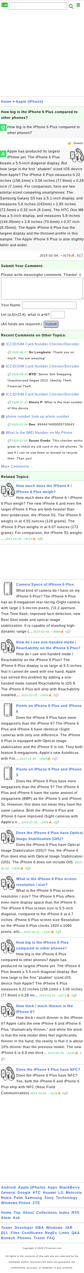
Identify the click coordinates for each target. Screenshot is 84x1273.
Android (8, 1187)
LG (61, 1192)
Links (64, 1233)
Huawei (49, 1192)
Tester (6, 1227)
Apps (52, 1187)
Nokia (6, 1198)
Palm (18, 1198)
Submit (51, 324)
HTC (37, 1192)
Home (6, 101)
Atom (6, 1218)
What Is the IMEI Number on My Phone (39, 432)
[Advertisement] (42, 54)
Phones (24, 1238)
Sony (49, 1198)
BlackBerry (69, 1187)
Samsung (33, 1198)
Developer (24, 1227)
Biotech (8, 1238)
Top (17, 1212)
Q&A (76, 1233)
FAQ (51, 1238)
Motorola (74, 1192)
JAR (69, 1227)
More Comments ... (17, 466)
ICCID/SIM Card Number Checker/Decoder (42, 344)
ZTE (36, 1203)
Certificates (32, 1233)
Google (24, 1192)
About (28, 1212)
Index (64, 1212)
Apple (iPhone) (29, 101)
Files (15, 1233)
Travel (39, 1238)
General (8, 1192)
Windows (54, 1227)
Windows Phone (16, 1203)
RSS (75, 1212)
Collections (46, 1212)
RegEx (51, 1233)
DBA (40, 1227)
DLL (5, 1233)
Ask (16, 1218)
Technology (67, 1198)
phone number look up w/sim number (37, 416)
